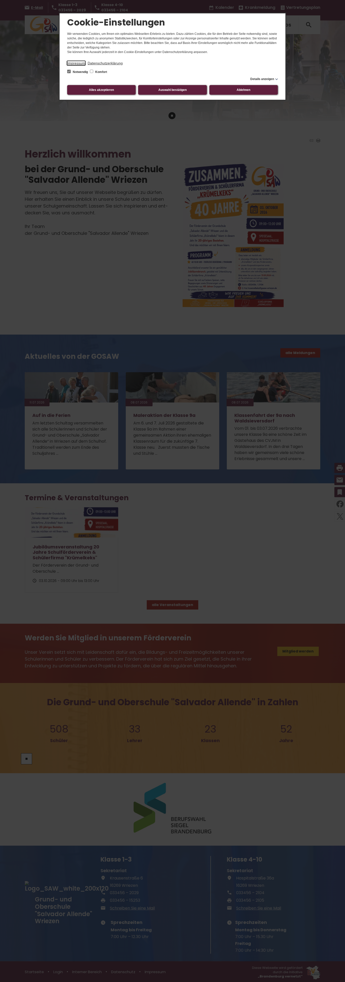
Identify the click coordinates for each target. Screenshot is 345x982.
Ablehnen (243, 90)
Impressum (76, 63)
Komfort (100, 72)
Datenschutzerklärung (105, 63)
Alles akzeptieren (101, 90)
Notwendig (80, 72)
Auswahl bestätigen (172, 90)
